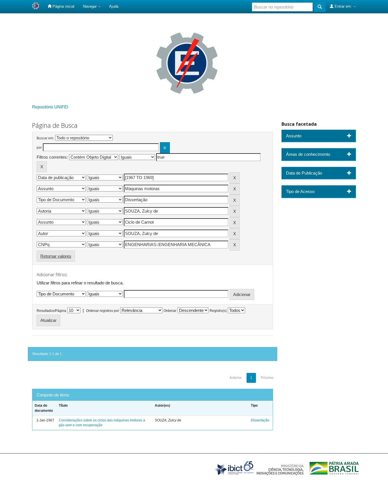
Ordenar (170, 311)
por (39, 148)
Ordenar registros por (102, 311)
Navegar (90, 6)
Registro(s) (218, 311)
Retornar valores (55, 256)
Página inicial (62, 6)
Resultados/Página (51, 311)
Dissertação (260, 420)
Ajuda (113, 6)
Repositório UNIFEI (50, 106)
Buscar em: (45, 138)
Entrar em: (343, 6)
